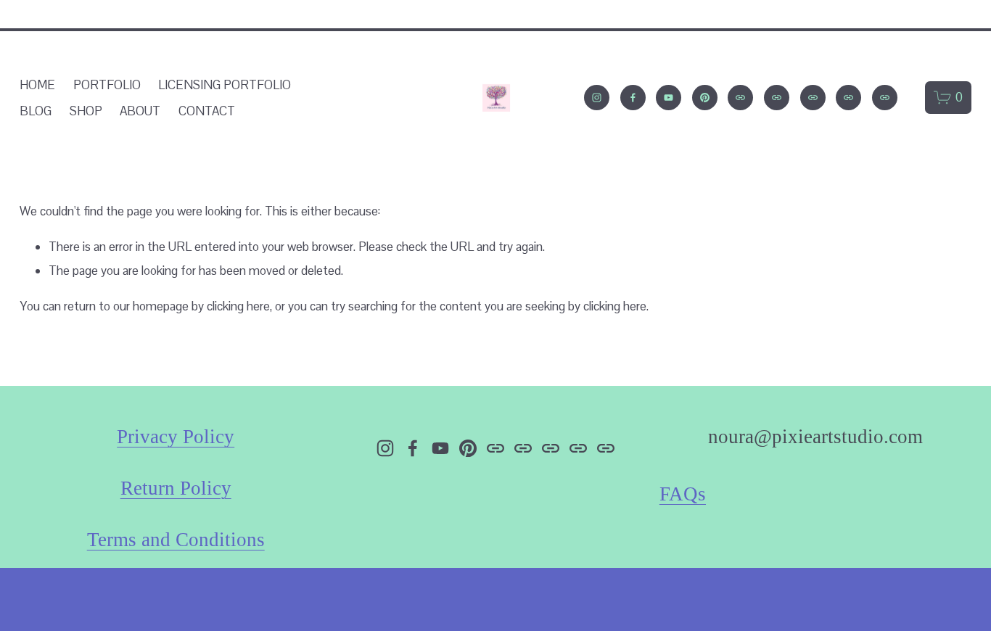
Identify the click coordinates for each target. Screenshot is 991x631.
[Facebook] (633, 97)
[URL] (740, 97)
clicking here (238, 306)
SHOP (86, 111)
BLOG (36, 111)
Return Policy (175, 488)
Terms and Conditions (176, 539)
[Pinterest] (704, 97)
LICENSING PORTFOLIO (224, 85)
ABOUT (140, 111)
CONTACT (206, 111)
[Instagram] (596, 97)
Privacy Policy (175, 437)
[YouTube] (668, 97)
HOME (37, 85)
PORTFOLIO (107, 85)
